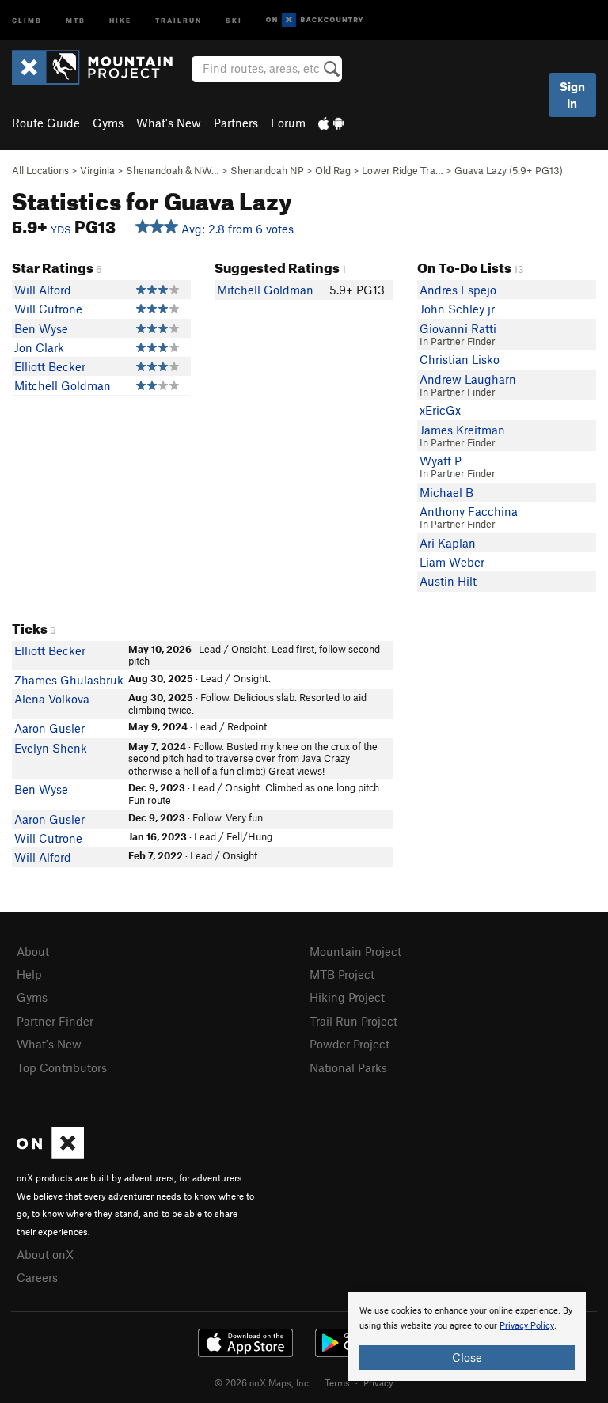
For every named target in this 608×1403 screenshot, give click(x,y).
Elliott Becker (50, 366)
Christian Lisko (460, 359)
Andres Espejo (458, 289)
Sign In (572, 94)
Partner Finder (55, 1021)
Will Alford (42, 289)
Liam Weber (452, 562)
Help (29, 974)
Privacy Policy (527, 1326)
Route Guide (46, 123)
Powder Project (350, 1044)
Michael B (446, 492)
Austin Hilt (448, 581)
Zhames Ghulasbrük (69, 680)
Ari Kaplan (448, 543)
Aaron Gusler (49, 728)
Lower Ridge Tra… (402, 170)
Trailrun (178, 19)
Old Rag (333, 170)
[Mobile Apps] (331, 123)
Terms (337, 1382)
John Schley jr (457, 308)
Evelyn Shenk (50, 748)
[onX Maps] (50, 1154)
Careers (37, 1277)
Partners (236, 123)
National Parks (348, 1067)
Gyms (108, 123)
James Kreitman (462, 430)
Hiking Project (347, 997)
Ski (234, 19)
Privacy (378, 1382)
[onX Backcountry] (314, 20)
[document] (467, 1336)
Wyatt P (441, 460)
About (33, 951)
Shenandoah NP (267, 170)
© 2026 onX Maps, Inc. (263, 1382)
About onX (45, 1254)
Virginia (97, 170)
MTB (76, 19)
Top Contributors (62, 1067)
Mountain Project (355, 951)
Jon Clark (39, 347)
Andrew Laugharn (468, 379)
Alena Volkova (51, 699)
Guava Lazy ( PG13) (508, 170)
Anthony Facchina (469, 511)
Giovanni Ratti (458, 328)
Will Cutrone (48, 308)
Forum (288, 123)
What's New (168, 123)
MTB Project (342, 974)
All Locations (40, 170)
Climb (27, 19)
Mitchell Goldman (62, 385)
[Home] (100, 67)
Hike (120, 19)
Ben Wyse (41, 328)
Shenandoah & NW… (172, 170)
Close (467, 1357)
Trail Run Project (353, 1021)
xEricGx (440, 410)
